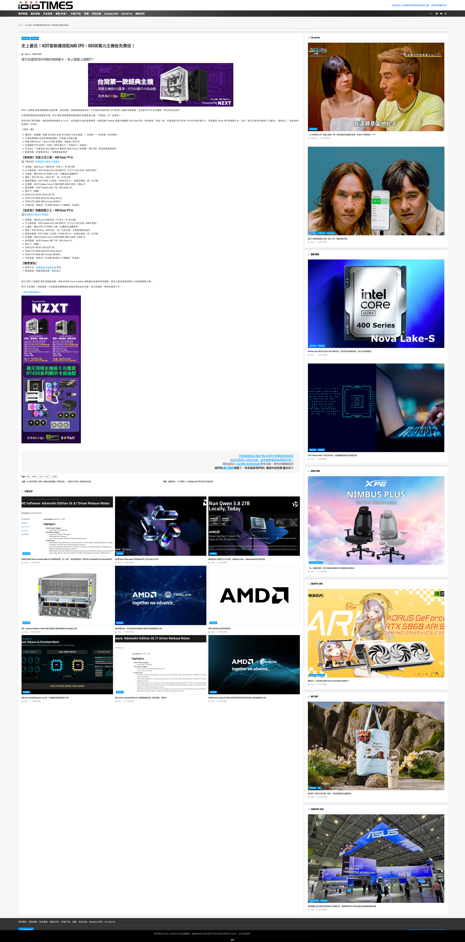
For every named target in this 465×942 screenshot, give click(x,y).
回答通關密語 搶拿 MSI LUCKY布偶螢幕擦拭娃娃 (266, 456)
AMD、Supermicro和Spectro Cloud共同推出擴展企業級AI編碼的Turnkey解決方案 (49, 628)
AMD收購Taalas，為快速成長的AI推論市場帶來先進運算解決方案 (138, 628)
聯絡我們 (140, 13)
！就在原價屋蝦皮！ (31, 291)
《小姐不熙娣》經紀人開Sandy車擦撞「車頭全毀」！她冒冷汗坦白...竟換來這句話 (56, 481)
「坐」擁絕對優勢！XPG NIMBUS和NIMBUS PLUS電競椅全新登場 (331, 568)
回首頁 (20, 25)
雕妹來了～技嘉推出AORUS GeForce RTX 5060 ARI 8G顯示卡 (328, 681)
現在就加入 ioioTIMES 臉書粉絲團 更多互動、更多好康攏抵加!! (419, 5)
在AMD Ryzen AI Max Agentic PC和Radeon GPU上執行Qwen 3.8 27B (136, 559)
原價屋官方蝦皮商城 (46, 267)
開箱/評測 (61, 13)
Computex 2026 (111, 13)
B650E (34, 476)
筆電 (86, 13)
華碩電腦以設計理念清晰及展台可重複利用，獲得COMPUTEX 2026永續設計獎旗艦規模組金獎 (342, 906)
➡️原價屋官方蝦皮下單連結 (35, 214)
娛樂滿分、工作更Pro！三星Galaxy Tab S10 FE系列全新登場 (188, 481)
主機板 (54, 476)
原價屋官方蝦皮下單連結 (47, 161)
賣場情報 (34, 38)
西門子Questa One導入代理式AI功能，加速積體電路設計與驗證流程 (332, 455)
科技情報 (47, 13)
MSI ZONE (314, 696)
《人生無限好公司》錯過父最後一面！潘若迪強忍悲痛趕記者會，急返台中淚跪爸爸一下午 (342, 134)
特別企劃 (96, 13)
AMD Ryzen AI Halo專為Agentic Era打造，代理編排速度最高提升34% (45, 697)
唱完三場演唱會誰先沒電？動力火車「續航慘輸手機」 (328, 238)
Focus (41, 476)
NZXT (47, 476)
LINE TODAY (228, 468)
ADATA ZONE (315, 470)
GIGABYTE (321, 675)
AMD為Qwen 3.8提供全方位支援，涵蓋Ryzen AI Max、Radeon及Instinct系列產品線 (236, 559)
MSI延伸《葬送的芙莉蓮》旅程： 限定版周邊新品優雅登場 (329, 793)
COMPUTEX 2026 (317, 809)
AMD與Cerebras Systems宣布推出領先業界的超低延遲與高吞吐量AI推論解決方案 (237, 697)
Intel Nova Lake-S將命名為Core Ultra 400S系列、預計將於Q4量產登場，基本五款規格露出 (340, 351)
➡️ (22, 161)
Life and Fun (126, 13)
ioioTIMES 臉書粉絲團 (248, 464)
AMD (28, 476)
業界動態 (23, 13)
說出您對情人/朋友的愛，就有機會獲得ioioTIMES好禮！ (262, 460)
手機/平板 (76, 13)
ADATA (320, 562)
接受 (232, 939)
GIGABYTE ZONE (317, 583)
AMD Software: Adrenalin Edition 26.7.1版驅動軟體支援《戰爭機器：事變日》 (141, 697)
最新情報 (35, 13)
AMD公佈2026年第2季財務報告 (219, 628)
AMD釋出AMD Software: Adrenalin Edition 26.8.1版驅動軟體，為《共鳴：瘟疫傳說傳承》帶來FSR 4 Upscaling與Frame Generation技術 (66, 559)
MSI (319, 788)
